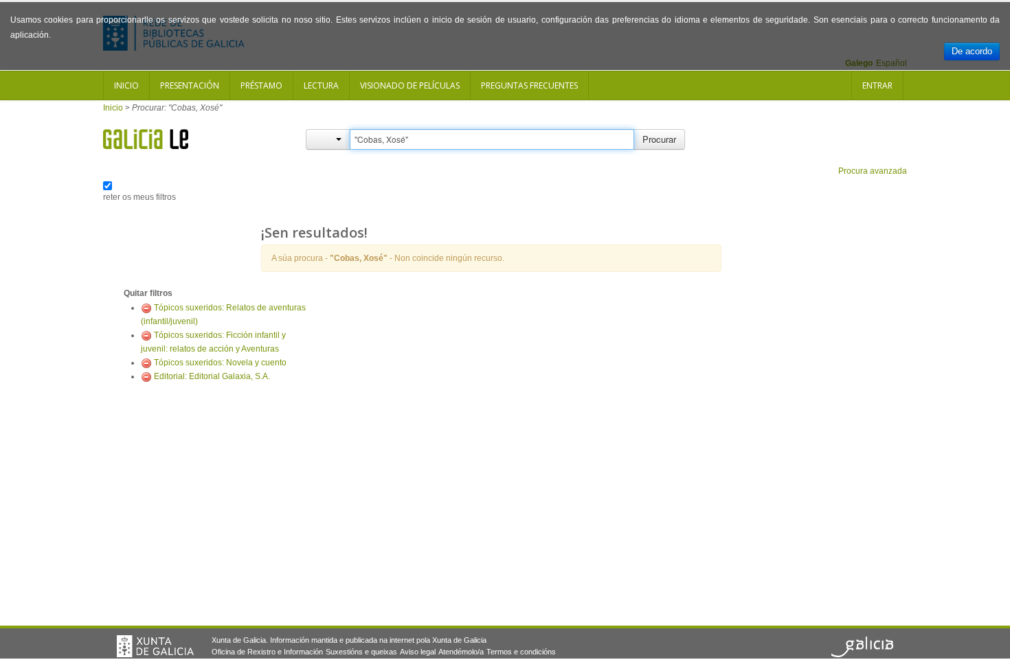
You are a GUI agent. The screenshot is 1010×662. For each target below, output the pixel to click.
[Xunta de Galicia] (155, 646)
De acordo (972, 51)
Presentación (189, 85)
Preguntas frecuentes (529, 85)
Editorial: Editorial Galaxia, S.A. (212, 376)
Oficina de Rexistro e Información (267, 652)
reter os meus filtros (139, 197)
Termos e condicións (521, 652)
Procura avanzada (872, 171)
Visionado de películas (410, 85)
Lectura (321, 85)
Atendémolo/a (461, 652)
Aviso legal (418, 652)
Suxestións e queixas (361, 652)
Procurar (659, 139)
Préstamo (261, 85)
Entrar (877, 85)
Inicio (126, 85)
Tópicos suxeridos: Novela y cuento (220, 362)
